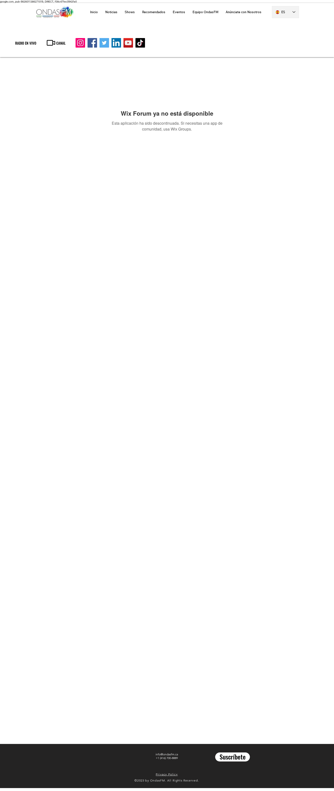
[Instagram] (80, 43)
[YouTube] (128, 43)
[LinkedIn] (116, 43)
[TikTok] (140, 43)
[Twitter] (104, 43)
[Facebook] (92, 43)
